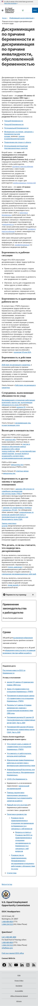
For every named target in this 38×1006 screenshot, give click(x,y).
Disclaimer (19, 986)
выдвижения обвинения (23, 638)
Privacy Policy (19, 981)
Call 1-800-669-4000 (9, 937)
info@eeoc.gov (7, 948)
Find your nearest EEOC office (13, 953)
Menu (35, 10)
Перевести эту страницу (16, 595)
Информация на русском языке (21, 18)
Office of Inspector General (19, 996)
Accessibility (19, 991)
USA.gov (19, 1001)
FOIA (19, 975)
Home (4, 18)
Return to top (7, 884)
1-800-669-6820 (7, 921)
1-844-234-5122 (7, 924)
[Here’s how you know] (19, 2)
